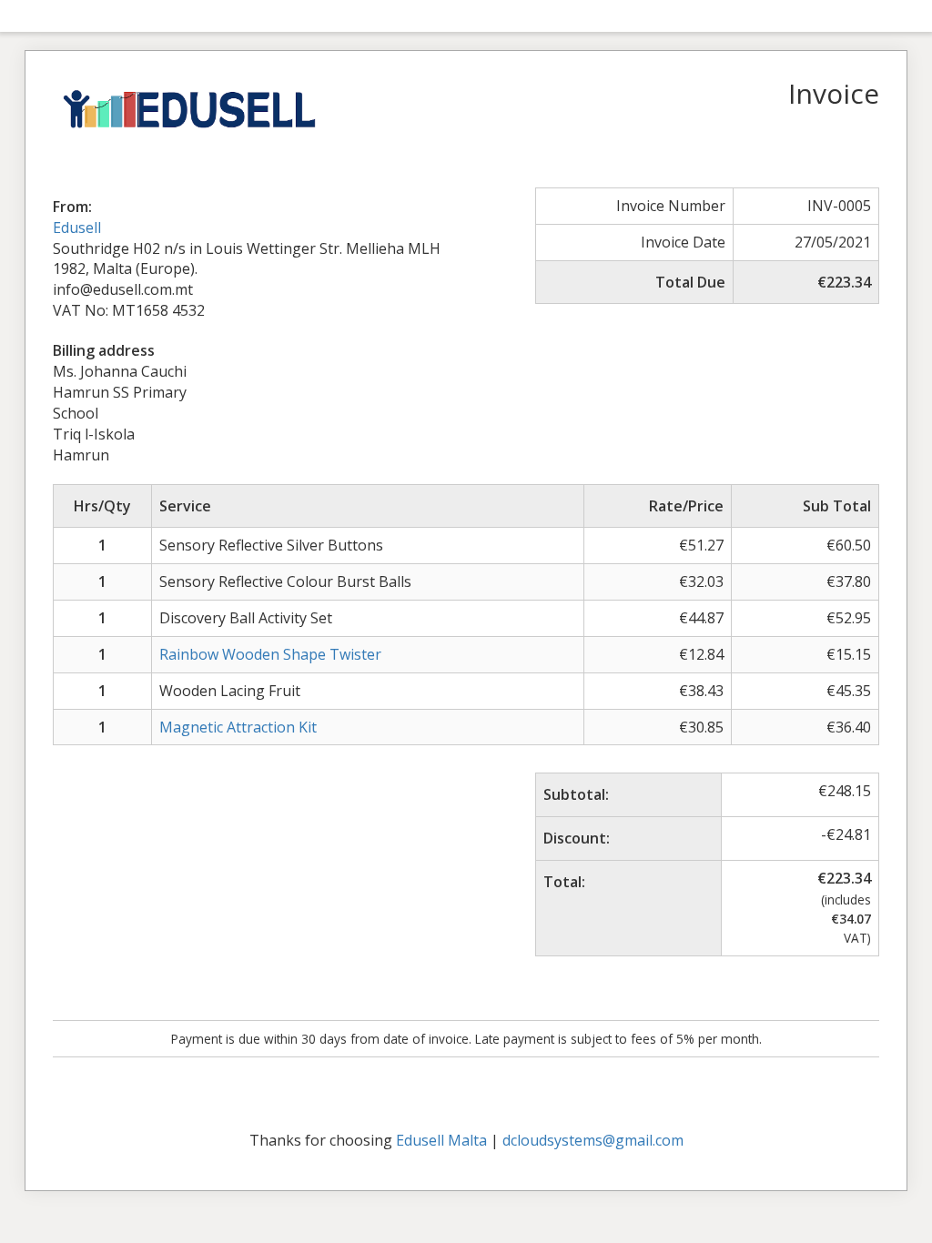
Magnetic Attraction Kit (238, 727)
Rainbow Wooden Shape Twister (270, 654)
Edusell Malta (441, 1140)
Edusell (77, 227)
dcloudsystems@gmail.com (593, 1140)
